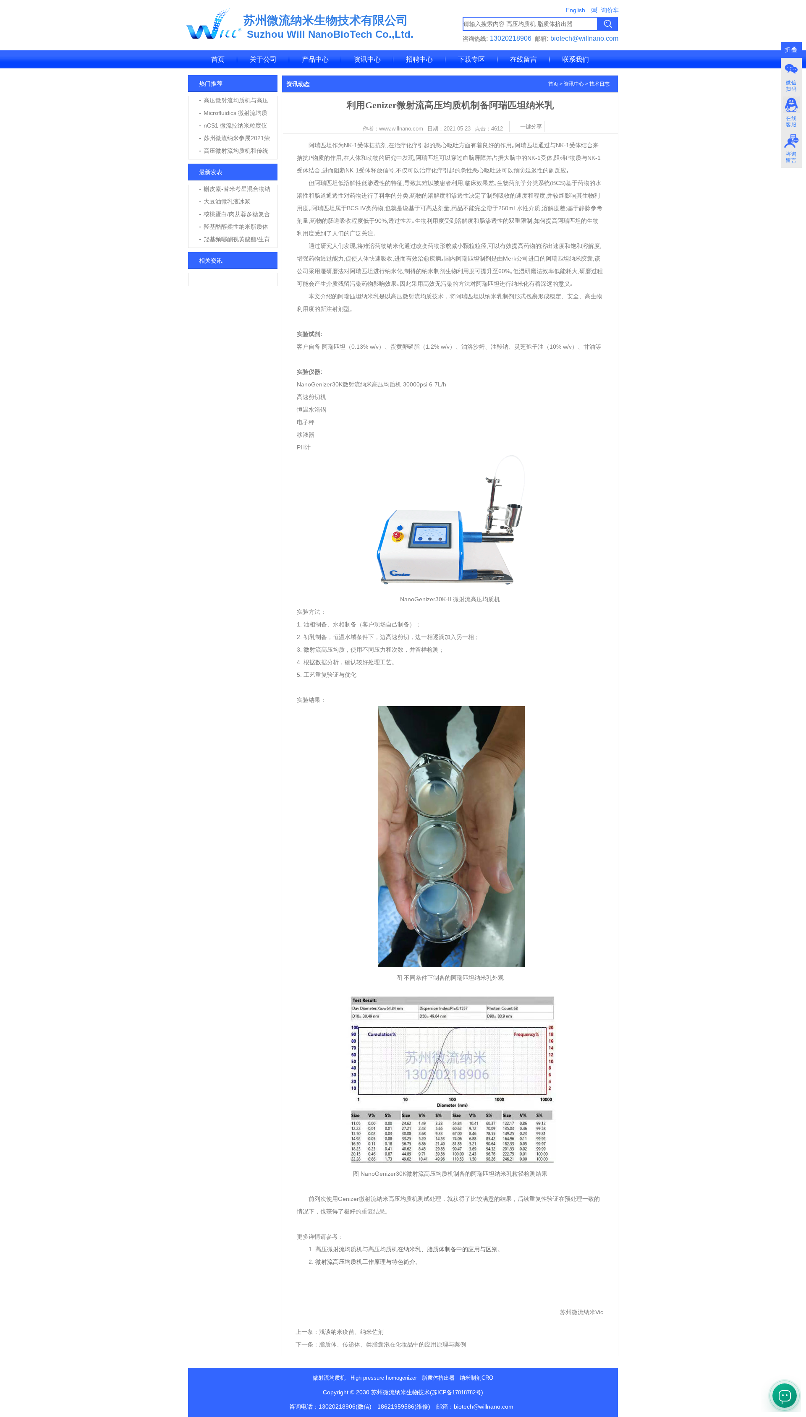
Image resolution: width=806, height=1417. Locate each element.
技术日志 (599, 84)
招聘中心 (419, 59)
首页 (218, 59)
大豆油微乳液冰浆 (227, 201)
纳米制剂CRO (476, 1378)
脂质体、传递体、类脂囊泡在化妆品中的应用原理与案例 (392, 1344)
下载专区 (471, 59)
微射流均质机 (329, 1378)
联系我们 (575, 59)
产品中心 (315, 59)
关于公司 (263, 59)
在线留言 (523, 59)
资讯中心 (367, 59)
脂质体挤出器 (438, 1378)
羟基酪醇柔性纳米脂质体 (236, 226)
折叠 (791, 50)
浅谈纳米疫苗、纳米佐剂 (351, 1331)
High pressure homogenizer (384, 1378)
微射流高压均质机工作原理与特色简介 (365, 1261)
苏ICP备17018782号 (456, 1392)
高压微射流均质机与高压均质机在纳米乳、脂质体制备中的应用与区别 (406, 1249)
